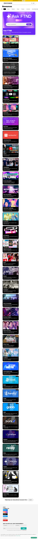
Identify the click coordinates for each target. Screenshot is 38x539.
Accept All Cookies (34, 537)
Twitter (5, 516)
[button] (33, 3)
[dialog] (19, 536)
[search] (32, 3)
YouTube (5, 520)
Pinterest (5, 518)
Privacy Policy (24, 530)
